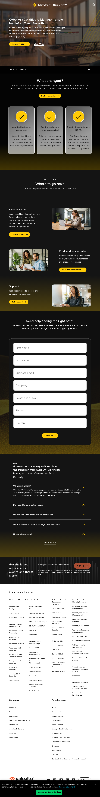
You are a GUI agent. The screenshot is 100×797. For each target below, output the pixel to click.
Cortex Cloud (57, 613)
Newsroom (13, 737)
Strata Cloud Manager (38, 622)
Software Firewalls (36, 617)
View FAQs (39, 44)
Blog (54, 707)
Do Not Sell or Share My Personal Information (70, 759)
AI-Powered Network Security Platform (25, 600)
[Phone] (50, 410)
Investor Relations (16, 729)
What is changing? (22, 486)
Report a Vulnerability (61, 742)
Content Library (58, 716)
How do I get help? (22, 534)
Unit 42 (55, 755)
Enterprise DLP (35, 667)
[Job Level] (50, 398)
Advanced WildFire (16, 644)
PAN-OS (32, 630)
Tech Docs (56, 750)
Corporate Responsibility (19, 720)
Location (12, 733)
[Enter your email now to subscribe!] (54, 566)
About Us (13, 707)
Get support (17, 302)
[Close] (96, 784)
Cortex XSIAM (57, 645)
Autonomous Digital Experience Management (37, 661)
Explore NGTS (18, 44)
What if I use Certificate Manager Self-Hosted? (36, 524)
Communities (57, 712)
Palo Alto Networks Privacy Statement (64, 572)
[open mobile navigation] (6, 5)
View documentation (71, 270)
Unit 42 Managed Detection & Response (59, 665)
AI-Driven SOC (57, 641)
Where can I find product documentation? (34, 514)
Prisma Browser (35, 676)
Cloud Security (58, 608)
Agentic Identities (79, 636)
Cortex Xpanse (58, 658)
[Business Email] (50, 373)
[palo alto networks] (50, 5)
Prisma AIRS (14, 613)
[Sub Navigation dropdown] (50, 70)
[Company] (50, 385)
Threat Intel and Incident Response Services (80, 669)
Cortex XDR (56, 650)
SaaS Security (14, 680)
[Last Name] (50, 360)
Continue (48, 436)
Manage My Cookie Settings (49, 792)
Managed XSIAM (58, 671)
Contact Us (13, 716)
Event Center (57, 725)
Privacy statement (67, 787)
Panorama (33, 634)
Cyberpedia (56, 720)
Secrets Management (81, 641)
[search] (94, 5)
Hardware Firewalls (36, 613)
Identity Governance (80, 626)
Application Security (60, 617)
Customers (13, 725)
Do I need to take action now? (28, 505)
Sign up (81, 566)
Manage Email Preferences (63, 729)
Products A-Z (57, 733)
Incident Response (80, 682)
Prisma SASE (34, 648)
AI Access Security (16, 617)
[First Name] (50, 348)
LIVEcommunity (48, 96)
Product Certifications (61, 737)
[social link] (48, 780)
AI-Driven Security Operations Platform (59, 602)
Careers (12, 712)
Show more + (50, 543)
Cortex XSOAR (58, 654)
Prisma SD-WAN (35, 680)
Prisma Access (35, 671)
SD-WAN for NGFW (37, 626)
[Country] (50, 423)
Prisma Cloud (57, 634)
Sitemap (55, 746)
